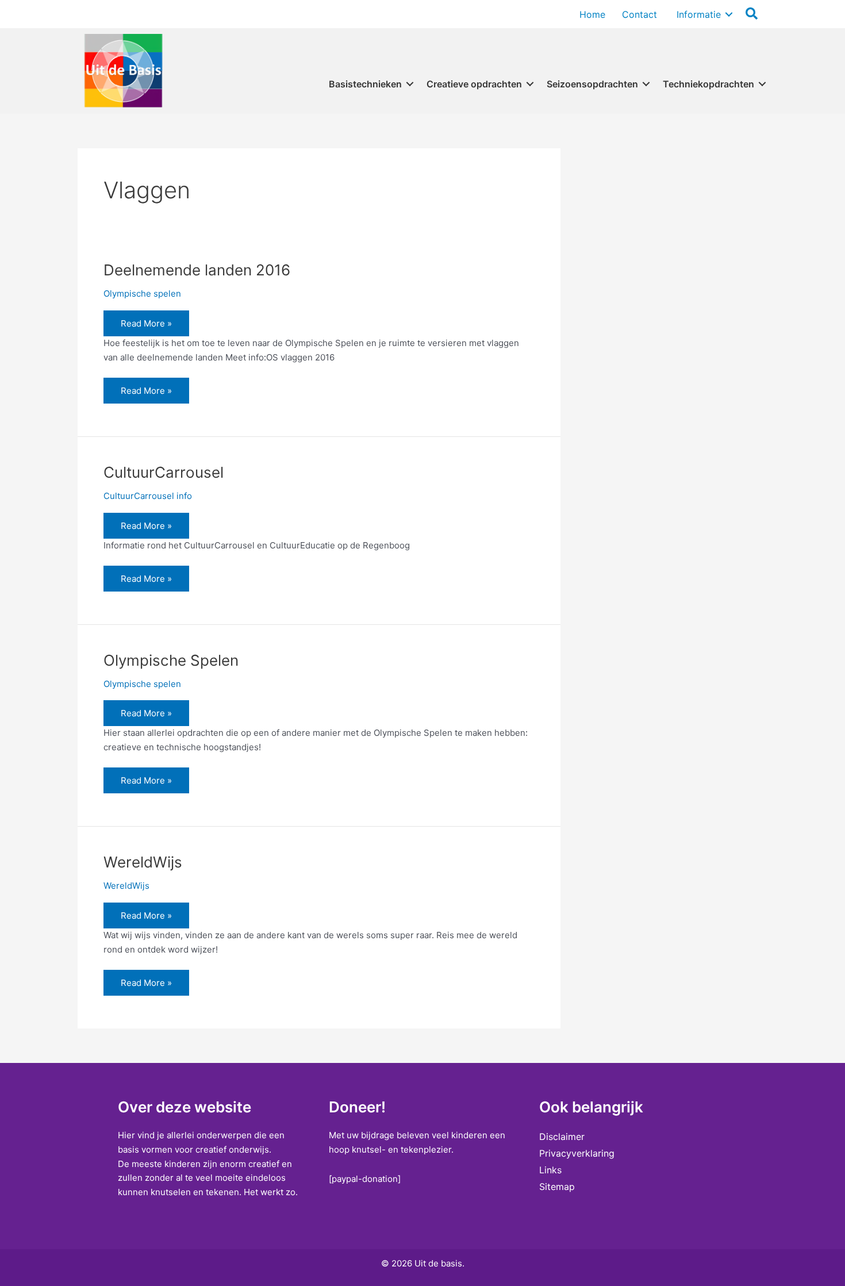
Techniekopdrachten (708, 84)
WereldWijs (142, 862)
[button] (729, 14)
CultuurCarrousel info (147, 495)
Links (550, 1170)
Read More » (149, 326)
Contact (639, 14)
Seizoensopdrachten (592, 84)
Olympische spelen (142, 293)
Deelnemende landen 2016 (196, 270)
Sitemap (557, 1186)
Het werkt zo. (271, 1192)
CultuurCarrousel (163, 472)
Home (592, 14)
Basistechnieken (365, 84)
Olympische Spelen (171, 660)
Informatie (697, 14)
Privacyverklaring (576, 1153)
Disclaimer (562, 1136)
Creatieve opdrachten (474, 84)
